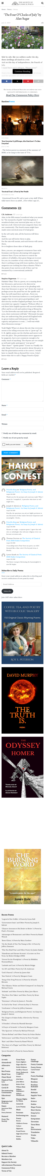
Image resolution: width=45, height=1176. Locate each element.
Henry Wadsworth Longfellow (22, 1073)
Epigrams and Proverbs (7, 1102)
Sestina (33, 1104)
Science (34, 1101)
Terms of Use (7, 1171)
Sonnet (33, 1116)
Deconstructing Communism (7, 1091)
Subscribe (7, 591)
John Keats (19, 1079)
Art (3, 1068)
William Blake (20, 1087)
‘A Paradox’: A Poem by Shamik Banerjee (17, 1024)
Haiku (33, 1072)
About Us (5, 1150)
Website (4, 424)
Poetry (9, 9)
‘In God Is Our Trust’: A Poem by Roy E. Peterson (20, 1005)
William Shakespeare (20, 1090)
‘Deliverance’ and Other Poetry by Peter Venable (20, 1038)
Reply (5, 274)
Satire (33, 1098)
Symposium (35, 1119)
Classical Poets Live (7, 1081)
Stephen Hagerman (9, 279)
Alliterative (6, 1065)
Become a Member (9, 1156)
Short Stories (36, 1110)
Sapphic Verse (36, 1095)
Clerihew (5, 1085)
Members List (7, 1159)
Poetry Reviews (6, 1112)
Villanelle (34, 1141)
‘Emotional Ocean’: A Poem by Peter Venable (15, 191)
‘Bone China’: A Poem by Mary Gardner (17, 940)
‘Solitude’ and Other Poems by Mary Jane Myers (20, 991)
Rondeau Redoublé (34, 1086)
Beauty (15, 9)
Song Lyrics (35, 1113)
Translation (35, 1132)
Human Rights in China (21, 1100)
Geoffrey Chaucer (22, 1070)
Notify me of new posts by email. (15, 438)
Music (18, 1110)
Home (4, 9)
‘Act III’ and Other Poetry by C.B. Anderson (18, 969)
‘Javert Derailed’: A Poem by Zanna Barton (18, 1051)
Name (5, 405)
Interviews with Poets (7, 1109)
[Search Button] (42, 3)
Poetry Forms (36, 1067)
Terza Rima (35, 1125)
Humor (18, 1136)
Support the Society (9, 1162)
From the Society (5, 1120)
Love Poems (20, 1107)
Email (5, 415)
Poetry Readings (37, 1076)
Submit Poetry (7, 1153)
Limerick (19, 1104)
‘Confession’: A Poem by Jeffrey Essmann (17, 1008)
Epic (3, 1098)
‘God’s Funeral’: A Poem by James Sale (16, 972)
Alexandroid (6, 1062)
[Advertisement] (22, 823)
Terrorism (35, 1122)
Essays (4, 1106)
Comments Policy (8, 1168)
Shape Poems (36, 1107)
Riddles (18, 1139)
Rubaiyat (34, 1092)
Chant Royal (6, 1077)
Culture (5, 138)
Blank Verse (6, 1074)
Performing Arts (22, 1115)
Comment (6, 379)
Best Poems (6, 1071)
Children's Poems (21, 1123)
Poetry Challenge (35, 1060)
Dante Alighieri (21, 1062)
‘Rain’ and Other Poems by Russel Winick (17, 1041)
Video (33, 1138)
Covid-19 (5, 1088)
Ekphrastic (19, 1128)
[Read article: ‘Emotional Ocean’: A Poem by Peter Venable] (22, 171)
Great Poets (20, 1060)
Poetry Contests (37, 1064)
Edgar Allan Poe (21, 1064)
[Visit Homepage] (22, 3)
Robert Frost (20, 1084)
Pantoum (19, 1113)
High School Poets (22, 1134)
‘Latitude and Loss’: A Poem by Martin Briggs (18, 965)
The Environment (36, 1128)
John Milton (20, 1082)
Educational (6, 1095)
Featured (5, 1116)
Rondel (33, 1090)
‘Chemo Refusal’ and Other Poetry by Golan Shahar (21, 1034)
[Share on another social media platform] (38, 81)
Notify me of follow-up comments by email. (20, 433)
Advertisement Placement (11, 1165)
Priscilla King (11, 490)
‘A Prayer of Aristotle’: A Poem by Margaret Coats (20, 1027)
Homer (18, 1076)
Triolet (33, 1135)
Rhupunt (34, 1079)
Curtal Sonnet (35, 1069)
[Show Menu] (3, 3)
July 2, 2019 (6, 23)
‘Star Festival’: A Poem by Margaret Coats (17, 976)
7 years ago (18, 214)
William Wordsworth (20, 1094)
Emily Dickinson (21, 1067)
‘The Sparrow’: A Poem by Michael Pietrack (18, 1031)
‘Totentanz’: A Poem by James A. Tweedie (17, 1001)
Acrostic (5, 1060)
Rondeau (34, 1082)
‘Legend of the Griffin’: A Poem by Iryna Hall (18, 919)
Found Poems (20, 1131)
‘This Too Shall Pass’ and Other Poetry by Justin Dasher (22, 950)
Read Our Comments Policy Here (22, 95)
